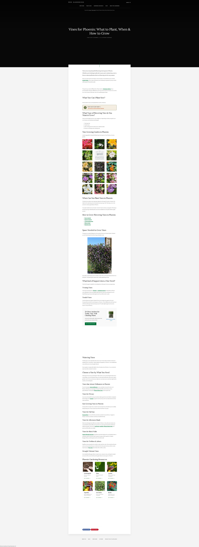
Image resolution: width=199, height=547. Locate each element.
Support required (88, 219)
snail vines (97, 426)
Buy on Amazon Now (90, 323)
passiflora (102, 426)
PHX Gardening (76, 2)
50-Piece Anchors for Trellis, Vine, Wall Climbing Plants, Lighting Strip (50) (111, 319)
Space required (87, 218)
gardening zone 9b (102, 290)
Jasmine (91, 398)
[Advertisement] (99, 340)
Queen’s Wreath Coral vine (87, 434)
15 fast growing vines (88, 221)
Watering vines (87, 224)
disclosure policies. (107, 88)
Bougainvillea (85, 414)
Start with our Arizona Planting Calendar (96, 108)
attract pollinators (93, 387)
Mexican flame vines (98, 390)
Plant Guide (90, 37)
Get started (86, 478)
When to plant (87, 223)
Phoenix (94, 290)
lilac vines (91, 447)
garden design (85, 80)
